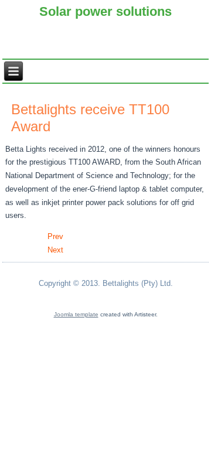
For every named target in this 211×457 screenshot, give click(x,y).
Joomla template (76, 314)
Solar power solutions (105, 11)
